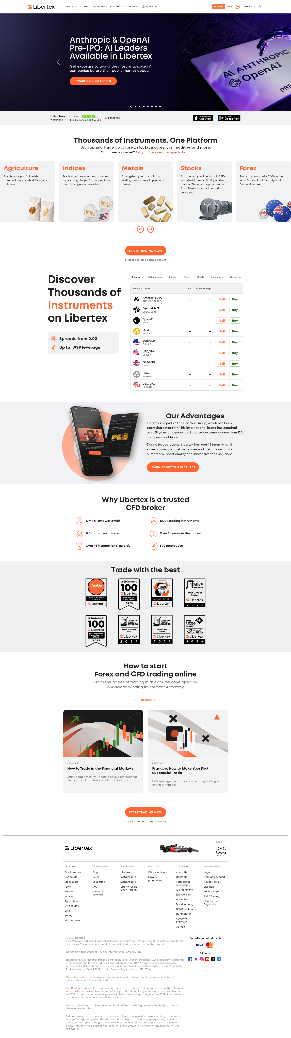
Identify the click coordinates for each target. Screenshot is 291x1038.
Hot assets (71, 877)
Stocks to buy (73, 872)
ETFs (67, 911)
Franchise (182, 900)
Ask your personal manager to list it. (163, 152)
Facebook (190, 959)
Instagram (202, 959)
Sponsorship (183, 895)
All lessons (144, 700)
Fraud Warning (184, 904)
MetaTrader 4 (128, 877)
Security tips (211, 892)
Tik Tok (213, 959)
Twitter (196, 959)
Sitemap (209, 887)
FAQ (94, 887)
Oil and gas (72, 906)
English (249, 7)
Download (152, 7)
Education (98, 882)
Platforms (99, 7)
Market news (72, 921)
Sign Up (218, 7)
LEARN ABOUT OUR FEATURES (173, 467)
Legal (207, 872)
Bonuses (115, 7)
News (95, 877)
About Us (181, 872)
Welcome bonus (157, 872)
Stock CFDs (71, 882)
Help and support (214, 877)
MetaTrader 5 (128, 882)
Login (230, 7)
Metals (132, 168)
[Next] (232, 62)
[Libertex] (42, 6)
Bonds (68, 916)
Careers (180, 927)
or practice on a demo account (145, 259)
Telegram (219, 959)
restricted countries (78, 991)
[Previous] (59, 62)
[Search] (260, 7)
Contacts (181, 877)
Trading (70, 7)
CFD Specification (187, 909)
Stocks (84, 7)
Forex (248, 168)
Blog (95, 872)
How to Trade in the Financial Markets (100, 768)
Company (131, 7)
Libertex (125, 872)
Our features (183, 914)
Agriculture (21, 168)
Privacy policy (212, 882)
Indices (74, 168)
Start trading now (145, 250)
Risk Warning (211, 896)
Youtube (207, 959)
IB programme (184, 890)
